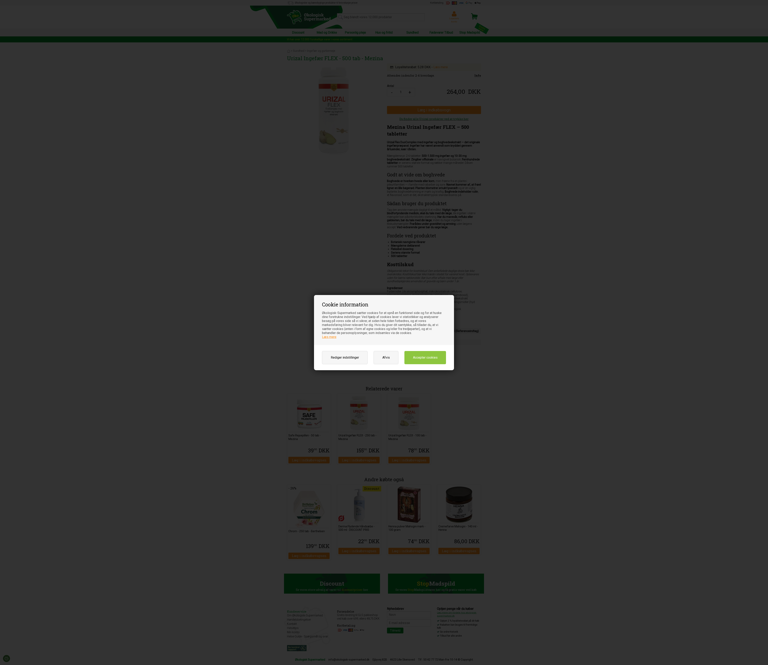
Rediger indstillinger (345, 357)
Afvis (386, 357)
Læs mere (329, 337)
